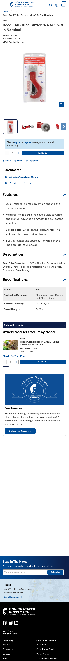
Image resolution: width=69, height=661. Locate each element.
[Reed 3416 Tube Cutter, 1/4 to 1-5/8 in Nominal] (10, 126)
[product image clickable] (10, 345)
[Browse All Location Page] (34, 590)
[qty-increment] (19, 153)
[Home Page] (22, 4)
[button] (50, 5)
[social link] (5, 622)
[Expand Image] (61, 104)
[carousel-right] (63, 126)
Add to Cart (43, 153)
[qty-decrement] (7, 153)
